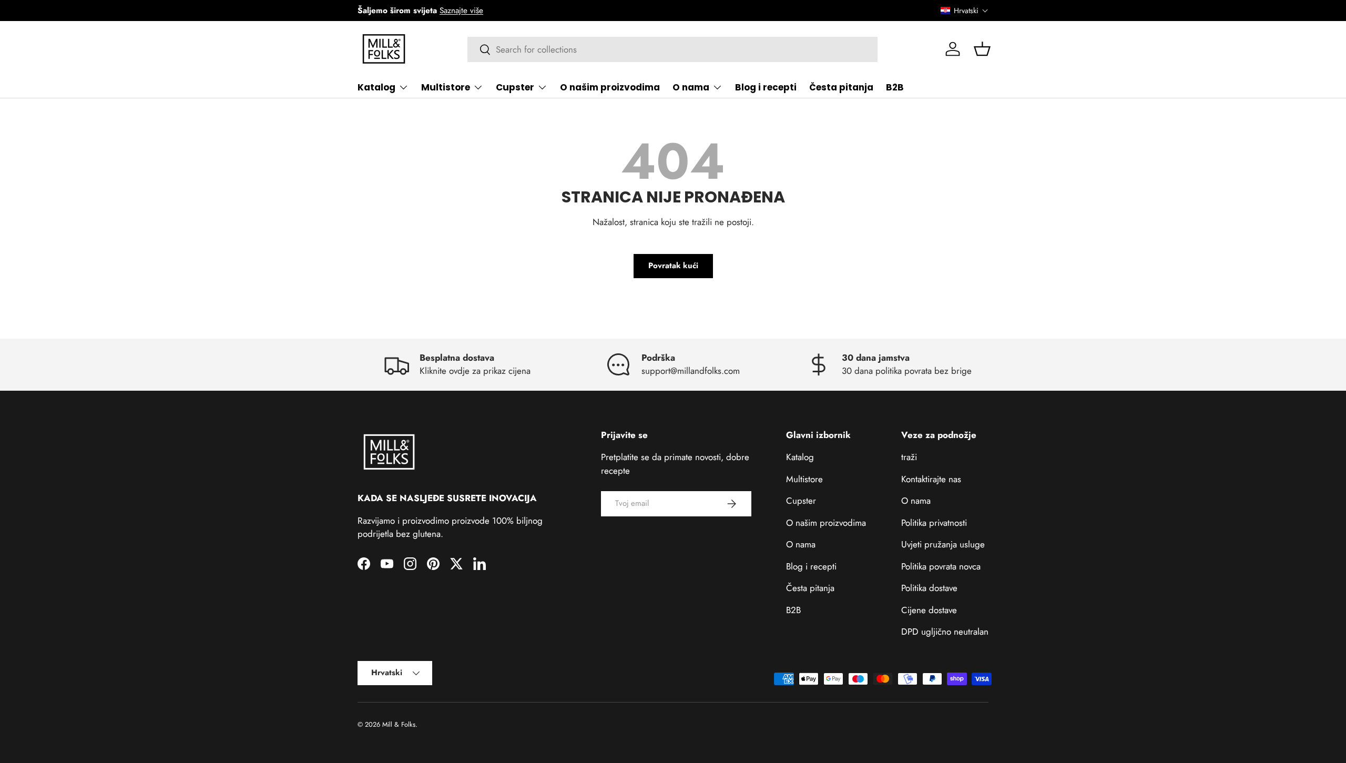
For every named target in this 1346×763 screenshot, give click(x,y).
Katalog (376, 87)
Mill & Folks (398, 724)
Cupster (515, 87)
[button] (964, 10)
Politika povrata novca (941, 566)
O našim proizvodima (610, 87)
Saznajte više (461, 10)
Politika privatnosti (934, 522)
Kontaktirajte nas (931, 479)
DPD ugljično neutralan (944, 631)
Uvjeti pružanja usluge (943, 544)
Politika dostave (929, 588)
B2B (895, 87)
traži (909, 457)
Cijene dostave (929, 610)
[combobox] (672, 49)
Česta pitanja (841, 87)
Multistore (445, 87)
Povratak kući (673, 265)
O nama (690, 87)
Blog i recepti (766, 87)
